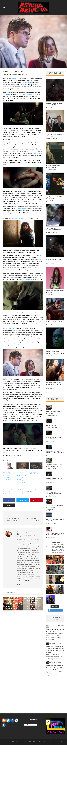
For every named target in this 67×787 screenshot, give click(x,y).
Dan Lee (49, 107)
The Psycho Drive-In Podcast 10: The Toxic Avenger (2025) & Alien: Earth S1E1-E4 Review (55, 668)
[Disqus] (23, 641)
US (33, 550)
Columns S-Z (32, 742)
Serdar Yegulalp (51, 169)
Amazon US (28, 546)
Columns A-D (15, 742)
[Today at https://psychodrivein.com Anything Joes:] (59, 559)
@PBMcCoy (28, 581)
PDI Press (7, 742)
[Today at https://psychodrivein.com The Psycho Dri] (50, 569)
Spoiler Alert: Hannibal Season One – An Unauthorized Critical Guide (8, 475)
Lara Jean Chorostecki (18, 218)
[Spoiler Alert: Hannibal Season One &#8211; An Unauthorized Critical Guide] (9, 465)
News (52, 742)
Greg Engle (50, 201)
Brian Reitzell (28, 82)
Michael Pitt (29, 279)
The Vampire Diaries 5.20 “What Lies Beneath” (13, 518)
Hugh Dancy (6, 94)
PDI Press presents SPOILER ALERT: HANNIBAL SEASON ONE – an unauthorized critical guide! (22, 477)
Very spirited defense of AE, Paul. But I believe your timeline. (54, 674)
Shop (62, 741)
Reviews (15, 74)
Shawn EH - (55, 643)
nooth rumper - (56, 626)
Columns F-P (23, 742)
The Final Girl (51, 388)
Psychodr (49, 294)
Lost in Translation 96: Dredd (33, 518)
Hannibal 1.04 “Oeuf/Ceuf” (35, 473)
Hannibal (14, 489)
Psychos (57, 741)
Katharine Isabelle (16, 345)
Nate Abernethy (51, 537)
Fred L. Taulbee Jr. (52, 427)
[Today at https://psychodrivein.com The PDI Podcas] (50, 559)
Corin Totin (50, 355)
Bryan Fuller (11, 328)
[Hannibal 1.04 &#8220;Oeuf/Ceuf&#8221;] (36, 465)
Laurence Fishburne (25, 145)
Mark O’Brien (36, 153)
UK (34, 546)
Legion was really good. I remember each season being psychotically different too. (54, 657)
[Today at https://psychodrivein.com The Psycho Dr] (50, 579)
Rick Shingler (50, 263)
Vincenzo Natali (15, 78)
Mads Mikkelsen (27, 94)
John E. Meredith (51, 469)
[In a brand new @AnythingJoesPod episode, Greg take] (50, 599)
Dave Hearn (50, 324)
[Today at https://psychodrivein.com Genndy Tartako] (59, 579)
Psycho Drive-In (22, 542)
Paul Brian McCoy (7, 74)
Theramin (17, 493)
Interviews (46, 741)
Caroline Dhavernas (21, 208)
